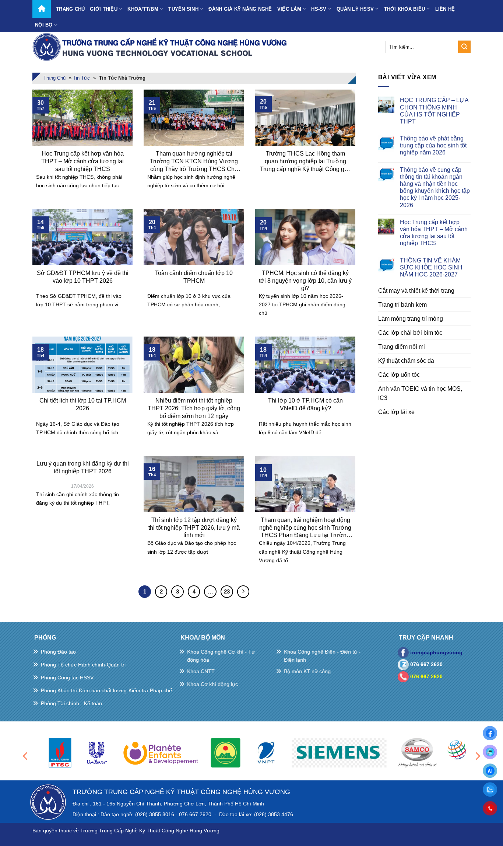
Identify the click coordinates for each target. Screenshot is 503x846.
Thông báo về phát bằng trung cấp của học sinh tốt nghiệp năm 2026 (433, 145)
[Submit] (464, 47)
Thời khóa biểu (404, 9)
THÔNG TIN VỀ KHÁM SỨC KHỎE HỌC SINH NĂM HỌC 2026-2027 (431, 267)
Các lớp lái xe (396, 412)
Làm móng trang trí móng (410, 319)
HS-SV (318, 9)
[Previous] (25, 756)
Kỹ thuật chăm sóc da (406, 361)
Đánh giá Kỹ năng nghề (240, 9)
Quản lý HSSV (355, 9)
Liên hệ (445, 9)
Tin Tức (81, 78)
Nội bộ (44, 25)
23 (227, 591)
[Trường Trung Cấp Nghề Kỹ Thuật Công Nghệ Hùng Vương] (161, 47)
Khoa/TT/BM (142, 9)
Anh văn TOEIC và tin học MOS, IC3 (420, 393)
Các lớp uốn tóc (399, 375)
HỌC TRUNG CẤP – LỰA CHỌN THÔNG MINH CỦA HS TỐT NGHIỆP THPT (434, 111)
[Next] (477, 756)
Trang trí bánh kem (402, 305)
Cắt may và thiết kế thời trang (416, 291)
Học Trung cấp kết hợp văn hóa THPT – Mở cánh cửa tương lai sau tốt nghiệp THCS (434, 233)
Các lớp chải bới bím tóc (410, 333)
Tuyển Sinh (183, 9)
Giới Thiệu (103, 9)
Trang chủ (70, 9)
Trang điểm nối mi (401, 347)
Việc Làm (289, 9)
